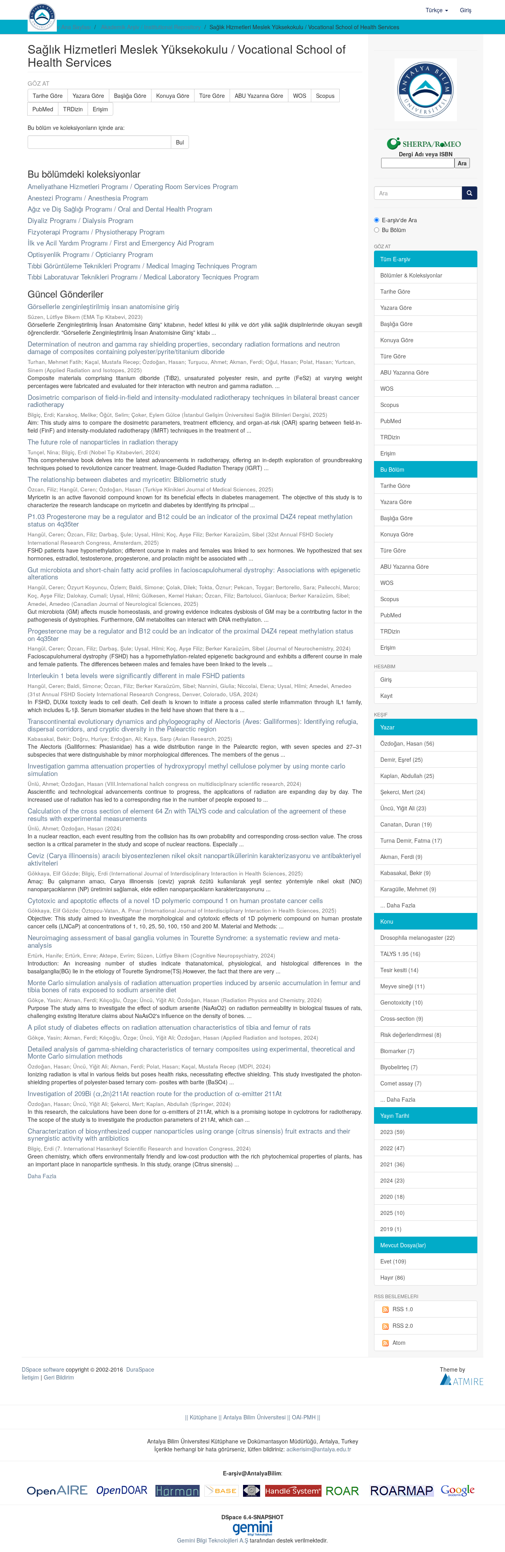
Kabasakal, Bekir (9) (405, 873)
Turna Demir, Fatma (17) (411, 840)
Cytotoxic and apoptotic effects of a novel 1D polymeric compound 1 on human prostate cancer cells (175, 900)
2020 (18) (392, 1196)
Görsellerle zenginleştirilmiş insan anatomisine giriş (104, 306)
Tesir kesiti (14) (399, 970)
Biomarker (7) (397, 1051)
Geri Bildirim (59, 1377)
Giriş (386, 679)
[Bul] (469, 193)
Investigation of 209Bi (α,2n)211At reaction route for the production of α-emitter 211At (155, 1093)
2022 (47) (392, 1148)
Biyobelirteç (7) (399, 1067)
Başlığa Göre (130, 95)
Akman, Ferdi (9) (401, 856)
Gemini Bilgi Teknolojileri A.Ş (212, 1540)
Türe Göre (212, 95)
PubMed (42, 109)
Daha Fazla (42, 1176)
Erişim (100, 109)
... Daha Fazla (397, 905)
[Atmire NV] (461, 1378)
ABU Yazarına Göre (259, 95)
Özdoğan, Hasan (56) (407, 743)
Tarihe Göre (48, 95)
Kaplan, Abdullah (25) (407, 776)
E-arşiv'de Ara (399, 220)
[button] (437, 10)
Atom (399, 1342)
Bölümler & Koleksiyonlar (411, 275)
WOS (299, 95)
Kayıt (386, 695)
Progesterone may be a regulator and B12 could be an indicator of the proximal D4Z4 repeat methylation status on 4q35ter (191, 634)
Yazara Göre (88, 95)
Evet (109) (393, 1261)
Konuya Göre (172, 95)
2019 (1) (391, 1229)
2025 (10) (392, 1212)
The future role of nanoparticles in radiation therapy (103, 441)
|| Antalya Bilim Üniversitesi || (253, 1417)
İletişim (30, 1377)
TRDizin (73, 109)
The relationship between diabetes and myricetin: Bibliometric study (127, 479)
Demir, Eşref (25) (401, 759)
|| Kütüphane (201, 1417)
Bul (180, 142)
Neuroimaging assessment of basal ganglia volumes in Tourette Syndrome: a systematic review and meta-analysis (184, 941)
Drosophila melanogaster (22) (417, 937)
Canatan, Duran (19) (406, 824)
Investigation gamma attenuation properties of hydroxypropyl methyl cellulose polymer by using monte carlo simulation (186, 769)
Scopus (325, 95)
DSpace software (43, 1369)
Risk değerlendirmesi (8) (410, 1034)
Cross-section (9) (401, 1018)
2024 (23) (392, 1180)
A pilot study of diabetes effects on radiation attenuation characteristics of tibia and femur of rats (169, 1027)
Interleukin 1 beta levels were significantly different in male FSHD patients (136, 675)
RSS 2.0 (403, 1325)
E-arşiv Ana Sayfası (66, 27)
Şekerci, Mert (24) (402, 792)
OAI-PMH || (305, 1417)
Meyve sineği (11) (402, 986)
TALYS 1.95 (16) (400, 954)
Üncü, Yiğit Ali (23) (403, 808)
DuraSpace (140, 1369)
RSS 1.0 (403, 1309)
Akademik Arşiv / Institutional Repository (151, 27)
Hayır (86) (392, 1277)
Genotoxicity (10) (401, 1002)
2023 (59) (392, 1132)
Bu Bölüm (394, 230)
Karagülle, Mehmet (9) (408, 889)
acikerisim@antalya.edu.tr (318, 1449)
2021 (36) (392, 1164)
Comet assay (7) (401, 1083)
